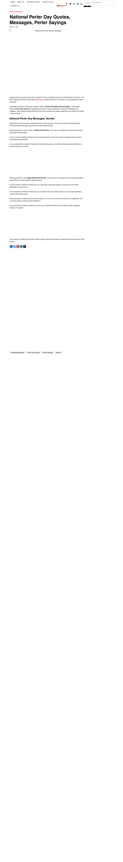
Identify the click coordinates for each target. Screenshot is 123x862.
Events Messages (16, 12)
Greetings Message (17, 352)
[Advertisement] (47, 82)
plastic (41, 99)
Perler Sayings (48, 352)
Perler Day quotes (33, 352)
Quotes (58, 352)
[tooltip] (66, 3)
